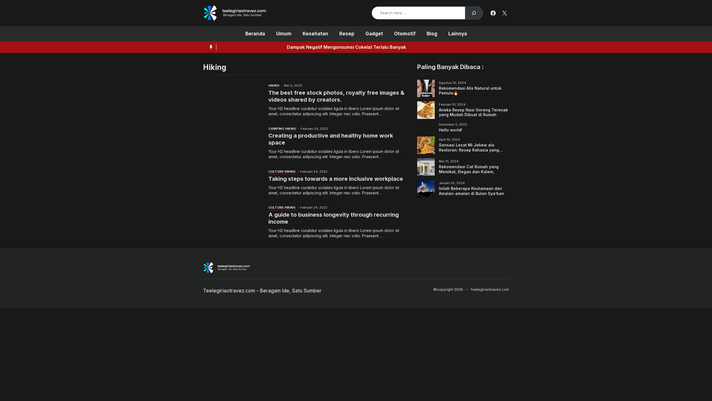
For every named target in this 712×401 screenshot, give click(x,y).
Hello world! (450, 130)
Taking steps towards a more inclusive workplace (335, 178)
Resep (346, 33)
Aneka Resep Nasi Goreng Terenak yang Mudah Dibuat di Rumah (473, 112)
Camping (276, 129)
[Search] (474, 13)
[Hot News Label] (209, 47)
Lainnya (457, 33)
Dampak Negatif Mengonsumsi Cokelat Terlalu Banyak (283, 47)
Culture (276, 171)
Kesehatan (315, 33)
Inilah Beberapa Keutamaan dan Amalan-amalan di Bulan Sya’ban (471, 191)
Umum (283, 33)
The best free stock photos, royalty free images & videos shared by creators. (336, 96)
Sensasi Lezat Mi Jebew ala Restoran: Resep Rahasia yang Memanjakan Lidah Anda (469, 150)
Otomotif (405, 33)
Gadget (374, 33)
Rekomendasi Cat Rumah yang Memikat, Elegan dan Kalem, (469, 169)
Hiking (274, 85)
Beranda (255, 33)
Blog (432, 33)
